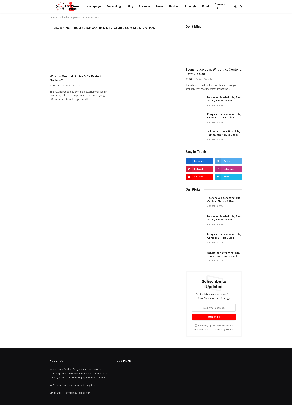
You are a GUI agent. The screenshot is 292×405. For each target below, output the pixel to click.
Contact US (220, 6)
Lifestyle (191, 6)
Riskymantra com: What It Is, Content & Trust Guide (224, 116)
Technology (114, 6)
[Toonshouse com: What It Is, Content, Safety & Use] (214, 49)
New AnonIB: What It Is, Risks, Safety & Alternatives (224, 99)
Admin (56, 85)
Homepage (94, 6)
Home (53, 17)
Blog (130, 6)
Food (205, 6)
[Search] (240, 6)
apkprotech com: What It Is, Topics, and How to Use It (223, 133)
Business (145, 6)
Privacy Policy (215, 329)
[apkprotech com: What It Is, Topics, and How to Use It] (195, 135)
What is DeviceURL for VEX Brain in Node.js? (76, 78)
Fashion (174, 6)
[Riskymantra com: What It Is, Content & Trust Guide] (195, 118)
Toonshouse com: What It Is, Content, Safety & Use (214, 71)
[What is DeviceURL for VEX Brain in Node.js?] (80, 55)
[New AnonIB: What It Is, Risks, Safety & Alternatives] (195, 101)
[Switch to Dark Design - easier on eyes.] (236, 6)
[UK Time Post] (65, 6)
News (160, 6)
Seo (190, 79)
